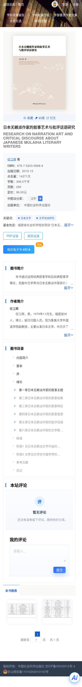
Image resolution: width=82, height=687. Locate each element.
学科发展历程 (40, 15)
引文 (53, 118)
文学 (33, 198)
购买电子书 (18, 249)
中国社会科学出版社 (37, 205)
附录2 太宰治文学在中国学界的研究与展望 (39, 454)
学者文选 (15, 21)
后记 (19, 470)
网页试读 (33, 236)
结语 (19, 438)
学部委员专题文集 (65, 15)
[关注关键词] (19, 218)
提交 (59, 570)
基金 (19, 366)
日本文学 (26, 218)
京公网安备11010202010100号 (28, 671)
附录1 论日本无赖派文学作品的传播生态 (39, 446)
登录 (65, 4)
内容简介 (22, 357)
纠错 (42, 118)
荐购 (39, 244)
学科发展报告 (15, 15)
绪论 (19, 382)
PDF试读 (12, 236)
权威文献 (40, 21)
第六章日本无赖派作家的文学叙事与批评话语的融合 (42, 430)
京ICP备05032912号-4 (60, 666)
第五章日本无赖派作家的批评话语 (41, 422)
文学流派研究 (46, 218)
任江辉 (11, 159)
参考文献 (22, 462)
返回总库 (9, 4)
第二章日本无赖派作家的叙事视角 (41, 398)
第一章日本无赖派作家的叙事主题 (41, 390)
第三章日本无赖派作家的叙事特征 (41, 406)
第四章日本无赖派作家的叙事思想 (41, 414)
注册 (76, 4)
